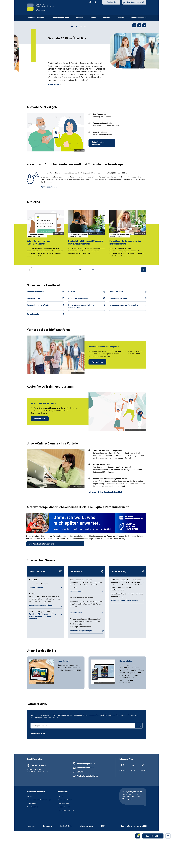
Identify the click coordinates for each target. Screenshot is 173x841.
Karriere (106, 17)
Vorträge (30, 796)
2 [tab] (83, 270)
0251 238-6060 (76, 613)
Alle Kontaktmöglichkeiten (87, 776)
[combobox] (83, 725)
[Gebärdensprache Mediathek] (90, 2)
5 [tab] (93, 270)
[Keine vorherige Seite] (29, 269)
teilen (143, 770)
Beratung (80, 772)
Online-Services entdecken (98, 143)
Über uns (120, 17)
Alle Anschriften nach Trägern (41, 605)
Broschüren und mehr (60, 17)
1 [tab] (80, 270)
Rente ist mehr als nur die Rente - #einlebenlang (81, 306)
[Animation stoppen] (139, 25)
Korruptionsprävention (66, 810)
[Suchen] (138, 725)
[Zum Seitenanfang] (167, 835)
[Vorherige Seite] (134, 25)
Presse (93, 17)
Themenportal (127, 799)
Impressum (31, 826)
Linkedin (133, 770)
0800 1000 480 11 (76, 591)
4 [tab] (90, 270)
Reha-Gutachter (32, 807)
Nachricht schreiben (85, 768)
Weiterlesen (32, 84)
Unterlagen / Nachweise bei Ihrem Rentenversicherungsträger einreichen (42, 616)
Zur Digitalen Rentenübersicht (41, 544)
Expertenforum (32, 803)
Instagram (122, 770)
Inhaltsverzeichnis (86, 826)
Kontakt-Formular (36, 588)
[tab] (72, 26)
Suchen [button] (110, 2)
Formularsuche (33, 314)
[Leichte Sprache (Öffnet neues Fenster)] (95, 2)
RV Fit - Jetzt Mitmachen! (78, 298)
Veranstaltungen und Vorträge (39, 305)
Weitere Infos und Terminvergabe (124, 600)
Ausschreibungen (64, 807)
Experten (79, 17)
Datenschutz (47, 826)
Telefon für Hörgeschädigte (81, 630)
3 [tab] (86, 270)
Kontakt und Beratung (35, 17)
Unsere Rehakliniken (35, 292)
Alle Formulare (37, 733)
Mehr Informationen (49, 187)
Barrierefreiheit (65, 826)
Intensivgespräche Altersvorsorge (39, 800)
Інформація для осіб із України (124, 305)
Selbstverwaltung (64, 803)
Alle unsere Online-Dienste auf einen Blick (105, 492)
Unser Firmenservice (118, 292)
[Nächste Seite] (144, 25)
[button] (152, 835)
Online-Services (137, 17)
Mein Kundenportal (134, 2)
